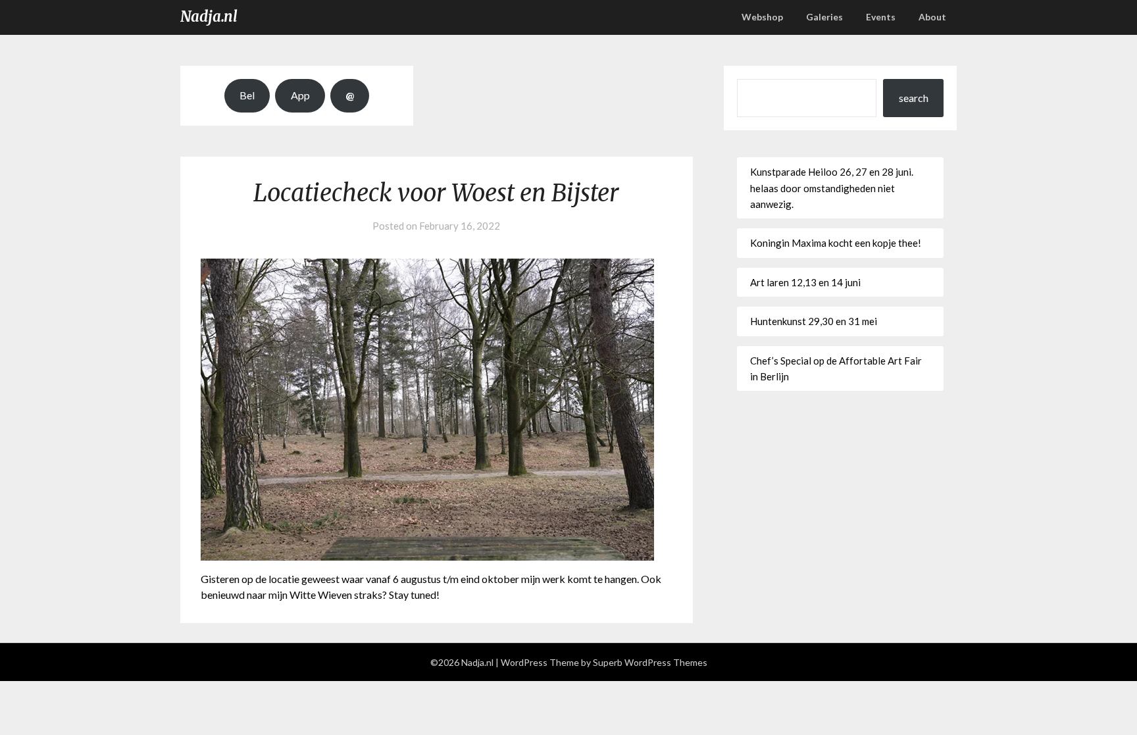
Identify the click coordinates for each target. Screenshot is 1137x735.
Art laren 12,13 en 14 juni (805, 282)
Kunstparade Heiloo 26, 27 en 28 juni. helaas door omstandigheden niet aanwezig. (831, 188)
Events (881, 16)
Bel (247, 95)
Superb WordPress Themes (650, 662)
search (913, 97)
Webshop (762, 16)
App (300, 95)
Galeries (824, 16)
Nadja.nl (209, 16)
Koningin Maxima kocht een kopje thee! (835, 243)
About (932, 16)
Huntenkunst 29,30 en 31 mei (813, 321)
